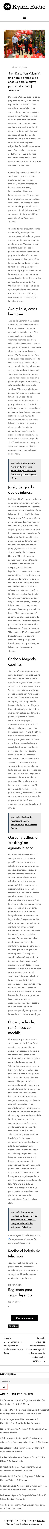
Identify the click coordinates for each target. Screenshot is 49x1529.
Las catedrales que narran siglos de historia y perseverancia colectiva (22, 1449)
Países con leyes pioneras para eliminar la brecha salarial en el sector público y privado (23, 1487)
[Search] (3, 1386)
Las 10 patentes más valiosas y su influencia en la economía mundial (23, 1430)
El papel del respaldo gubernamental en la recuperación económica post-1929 (20, 1468)
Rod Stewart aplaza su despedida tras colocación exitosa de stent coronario (23, 1497)
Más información (24, 1317)
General (13, 1326)
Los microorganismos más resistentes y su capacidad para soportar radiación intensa (20, 1421)
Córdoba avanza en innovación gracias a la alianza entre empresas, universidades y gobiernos (24, 1440)
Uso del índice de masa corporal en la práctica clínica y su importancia (22, 1459)
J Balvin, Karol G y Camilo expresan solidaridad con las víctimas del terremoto (22, 1478)
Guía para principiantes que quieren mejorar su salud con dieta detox (22, 1506)
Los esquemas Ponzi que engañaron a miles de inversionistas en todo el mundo (22, 1402)
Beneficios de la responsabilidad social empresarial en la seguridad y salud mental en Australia (24, 1411)
